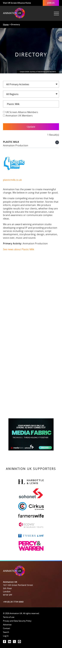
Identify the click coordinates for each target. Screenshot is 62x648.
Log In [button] (6, 635)
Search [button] (6, 632)
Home (6, 24)
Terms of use (8, 617)
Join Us (50, 3)
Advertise (7, 624)
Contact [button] (6, 628)
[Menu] (56, 12)
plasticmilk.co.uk (12, 179)
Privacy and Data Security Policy (17, 620)
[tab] (31, 144)
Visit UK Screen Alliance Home (17, 3)
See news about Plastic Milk (18, 249)
